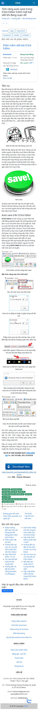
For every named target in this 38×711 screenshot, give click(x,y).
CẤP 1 (31, 63)
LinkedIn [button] (25, 35)
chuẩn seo (22, 492)
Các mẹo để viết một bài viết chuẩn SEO (11, 561)
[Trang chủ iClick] (2, 3)
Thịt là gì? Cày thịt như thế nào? (29, 516)
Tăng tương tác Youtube (19, 629)
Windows (13, 69)
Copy (12, 31)
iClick (26, 706)
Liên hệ (19, 662)
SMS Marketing (19, 633)
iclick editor (6, 489)
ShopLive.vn (19, 666)
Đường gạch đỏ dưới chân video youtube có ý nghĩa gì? (12, 516)
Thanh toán (19, 658)
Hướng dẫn (16, 18)
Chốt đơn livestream (19, 625)
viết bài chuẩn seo (8, 502)
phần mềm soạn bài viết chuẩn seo (13, 494)
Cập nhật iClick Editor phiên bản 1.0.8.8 (30, 539)
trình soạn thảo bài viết (10, 492)
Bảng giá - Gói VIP (19, 654)
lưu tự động (6, 497)
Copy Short (21, 31)
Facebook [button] (7, 35)
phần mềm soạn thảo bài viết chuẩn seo (15, 499)
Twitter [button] (16, 35)
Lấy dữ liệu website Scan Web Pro (19, 637)
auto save (28, 494)
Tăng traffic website (19, 621)
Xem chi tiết (7, 78)
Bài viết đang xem (29, 18)
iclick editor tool (16, 489)
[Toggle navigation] (34, 3)
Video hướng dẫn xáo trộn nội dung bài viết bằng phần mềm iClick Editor (11, 532)
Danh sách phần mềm (19, 650)
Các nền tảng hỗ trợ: (11, 66)
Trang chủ (5, 18)
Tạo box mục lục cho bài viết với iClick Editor (30, 556)
